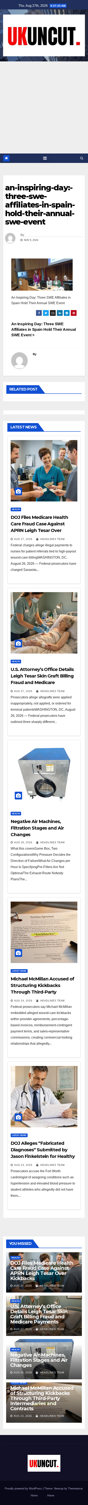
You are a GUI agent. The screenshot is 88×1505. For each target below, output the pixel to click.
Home (34, 1495)
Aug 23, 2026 (23, 1165)
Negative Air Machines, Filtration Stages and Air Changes (37, 828)
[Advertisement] (44, 107)
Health (16, 509)
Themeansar (75, 1488)
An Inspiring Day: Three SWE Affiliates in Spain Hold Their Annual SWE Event (43, 329)
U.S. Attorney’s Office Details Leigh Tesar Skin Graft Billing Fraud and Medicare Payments (39, 1314)
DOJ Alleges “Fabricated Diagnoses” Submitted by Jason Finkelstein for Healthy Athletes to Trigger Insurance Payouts (43, 1156)
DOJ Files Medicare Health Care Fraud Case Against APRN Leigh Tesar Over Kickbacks (41, 1270)
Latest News (19, 971)
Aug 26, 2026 (23, 842)
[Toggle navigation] (45, 158)
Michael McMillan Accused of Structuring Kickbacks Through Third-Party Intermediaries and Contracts (41, 1398)
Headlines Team (52, 539)
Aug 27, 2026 (23, 539)
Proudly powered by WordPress (24, 1488)
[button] (81, 158)
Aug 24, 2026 (23, 1000)
